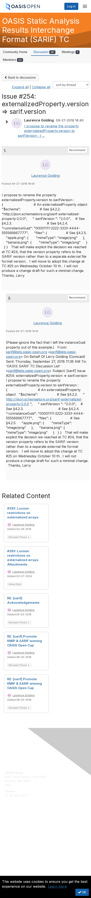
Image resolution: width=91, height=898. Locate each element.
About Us (11, 874)
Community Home (15, 52)
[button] (7, 122)
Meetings (70, 52)
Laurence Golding (45, 175)
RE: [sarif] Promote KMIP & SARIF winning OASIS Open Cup (24, 640)
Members (12, 59)
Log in (71, 6)
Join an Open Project (19, 829)
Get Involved (14, 823)
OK (83, 892)
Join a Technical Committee (24, 836)
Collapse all (41, 87)
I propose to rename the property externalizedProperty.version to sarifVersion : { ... (48, 131)
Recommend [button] (77, 150)
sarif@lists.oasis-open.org (26, 352)
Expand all (20, 87)
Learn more (57, 886)
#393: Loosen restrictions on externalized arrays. (23, 512)
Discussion (44, 52)
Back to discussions (21, 77)
